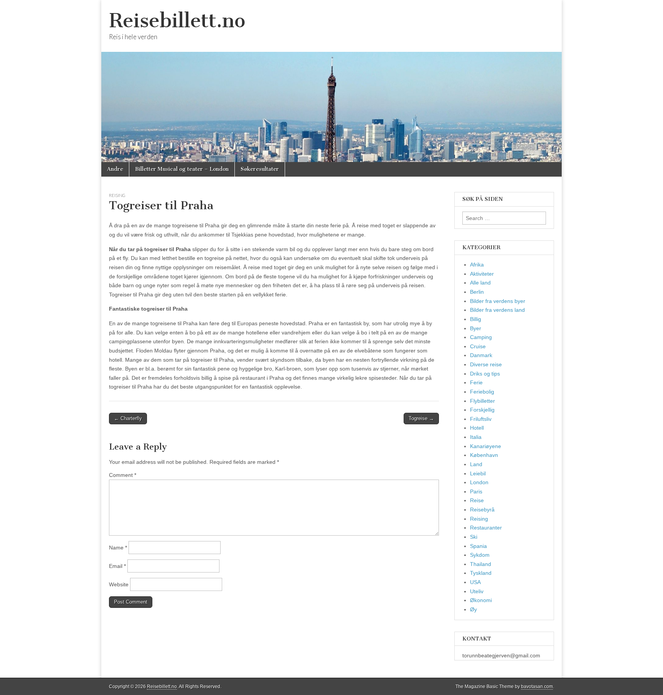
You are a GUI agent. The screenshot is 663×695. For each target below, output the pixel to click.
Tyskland (480, 573)
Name (118, 547)
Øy (473, 609)
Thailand (480, 564)
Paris (476, 491)
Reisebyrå (482, 509)
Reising (117, 195)
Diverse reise (486, 364)
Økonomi (481, 600)
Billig (475, 319)
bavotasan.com (537, 686)
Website (119, 584)
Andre (115, 169)
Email (117, 566)
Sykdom (480, 555)
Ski (473, 537)
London (479, 482)
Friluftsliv (480, 419)
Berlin (477, 292)
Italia (476, 437)
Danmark (481, 355)
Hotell (477, 428)
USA (475, 582)
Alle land (480, 283)
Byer (475, 328)
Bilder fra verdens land (497, 310)
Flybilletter (482, 401)
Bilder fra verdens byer (497, 301)
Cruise (478, 346)
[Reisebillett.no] (331, 81)
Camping (481, 337)
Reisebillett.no (177, 20)
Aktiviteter (482, 274)
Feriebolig (482, 392)
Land (476, 464)
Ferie (476, 382)
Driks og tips (485, 374)
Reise (477, 500)
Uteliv (476, 591)
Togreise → (421, 418)
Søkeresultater (260, 169)
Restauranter (486, 528)
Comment (122, 475)
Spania (478, 546)
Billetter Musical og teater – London (182, 169)
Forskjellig (482, 410)
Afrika (477, 264)
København (484, 455)
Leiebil (478, 473)
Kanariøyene (485, 446)
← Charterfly (128, 418)
